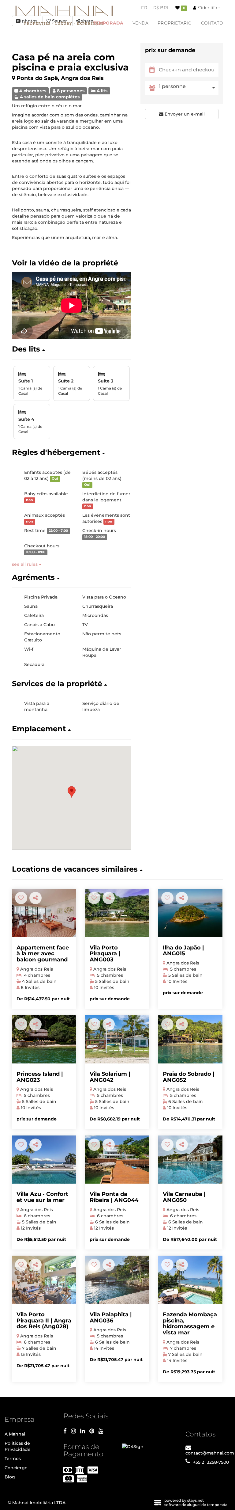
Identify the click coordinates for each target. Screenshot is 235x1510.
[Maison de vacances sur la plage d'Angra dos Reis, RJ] (190, 1280)
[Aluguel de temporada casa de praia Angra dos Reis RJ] (117, 913)
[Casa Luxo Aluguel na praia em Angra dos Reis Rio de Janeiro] (44, 1280)
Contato (212, 23)
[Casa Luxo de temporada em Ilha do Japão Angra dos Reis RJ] (190, 913)
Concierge (16, 1467)
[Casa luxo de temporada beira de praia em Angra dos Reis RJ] (117, 1039)
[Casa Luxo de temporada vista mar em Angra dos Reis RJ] (117, 1159)
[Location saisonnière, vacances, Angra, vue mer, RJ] (44, 913)
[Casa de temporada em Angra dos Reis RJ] (44, 1039)
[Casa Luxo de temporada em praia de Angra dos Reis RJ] (190, 1159)
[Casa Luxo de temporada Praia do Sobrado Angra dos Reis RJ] (190, 1039)
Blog (10, 1477)
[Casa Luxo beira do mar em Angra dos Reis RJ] (117, 1280)
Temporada (108, 23)
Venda (140, 23)
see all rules (25, 564)
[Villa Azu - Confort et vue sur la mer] (44, 1159)
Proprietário (175, 23)
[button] (71, 349)
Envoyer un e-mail (184, 114)
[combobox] (188, 88)
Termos (13, 1458)
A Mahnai (15, 1434)
